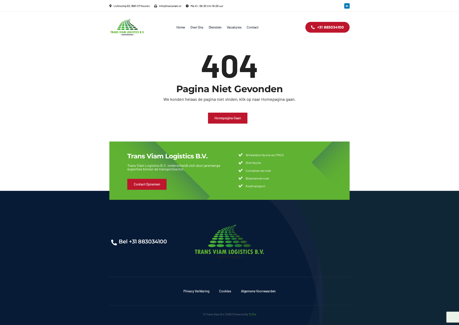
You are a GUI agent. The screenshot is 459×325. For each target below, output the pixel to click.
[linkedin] (347, 6)
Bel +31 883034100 (143, 241)
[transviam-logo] (127, 17)
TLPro (252, 314)
